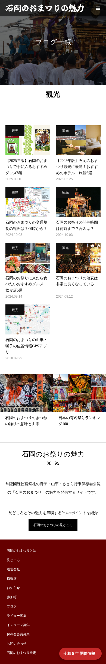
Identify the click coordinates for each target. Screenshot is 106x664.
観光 (15, 131)
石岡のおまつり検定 (21, 653)
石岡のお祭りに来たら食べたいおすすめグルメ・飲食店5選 (26, 284)
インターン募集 (18, 625)
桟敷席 (12, 578)
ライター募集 (16, 616)
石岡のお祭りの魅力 (53, 454)
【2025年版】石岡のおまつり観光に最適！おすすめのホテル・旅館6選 (77, 167)
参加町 (12, 597)
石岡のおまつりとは (21, 551)
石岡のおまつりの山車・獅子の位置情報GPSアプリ (26, 346)
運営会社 (13, 569)
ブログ (12, 606)
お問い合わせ (16, 643)
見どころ (13, 560)
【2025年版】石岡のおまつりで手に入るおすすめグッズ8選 (26, 167)
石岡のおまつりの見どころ (53, 525)
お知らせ (13, 588)
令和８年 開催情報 (80, 653)
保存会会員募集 (18, 634)
